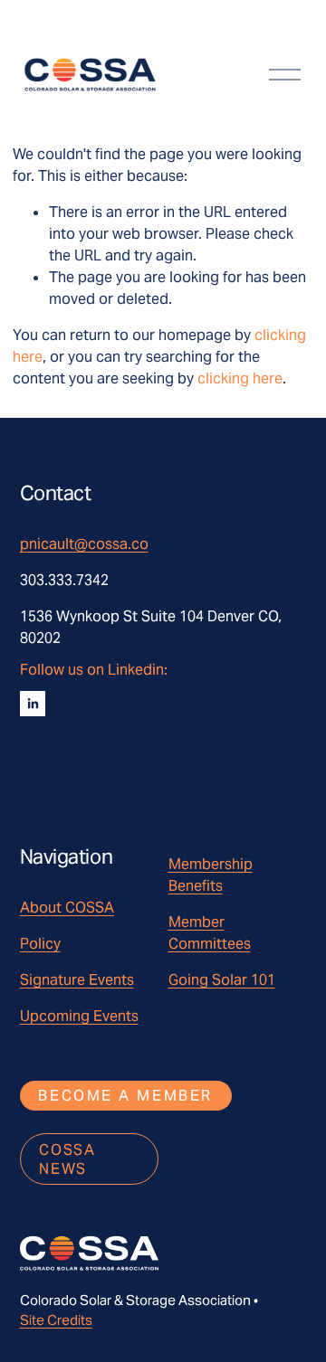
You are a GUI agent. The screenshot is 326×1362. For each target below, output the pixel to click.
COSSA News (67, 1159)
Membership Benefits (210, 875)
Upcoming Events (79, 1016)
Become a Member (125, 1095)
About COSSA (67, 907)
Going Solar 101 (221, 979)
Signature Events (77, 979)
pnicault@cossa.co (84, 543)
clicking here (240, 378)
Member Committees (209, 933)
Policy (40, 943)
